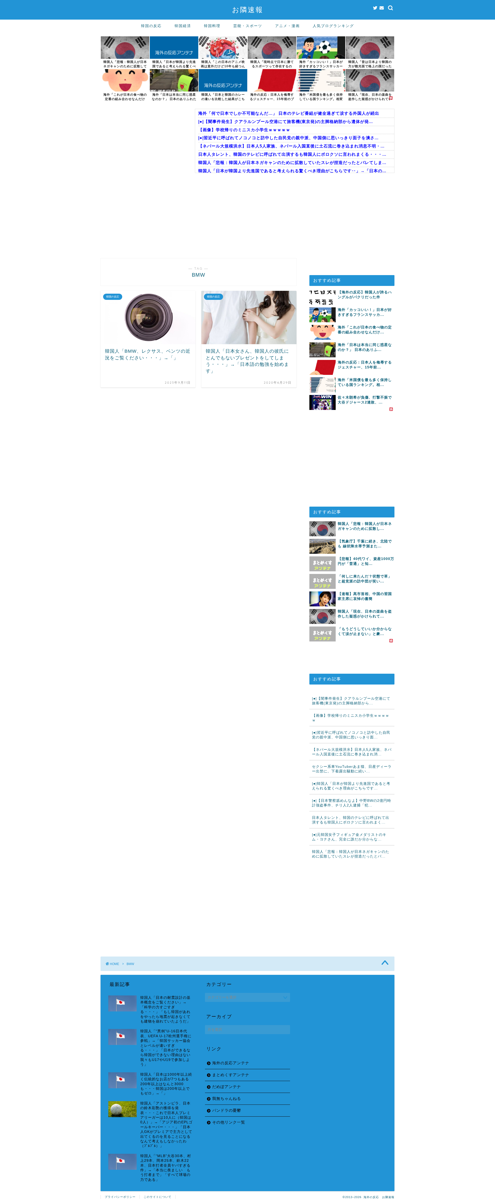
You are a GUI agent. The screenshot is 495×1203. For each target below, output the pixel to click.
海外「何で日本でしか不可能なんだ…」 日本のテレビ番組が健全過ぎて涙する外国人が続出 (288, 113)
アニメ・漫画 (287, 25)
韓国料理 (212, 25)
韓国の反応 (151, 25)
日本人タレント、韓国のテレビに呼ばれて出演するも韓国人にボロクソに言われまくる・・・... (292, 154)
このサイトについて (157, 1196)
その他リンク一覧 (228, 1122)
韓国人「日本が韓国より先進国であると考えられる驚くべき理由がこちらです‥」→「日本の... (292, 171)
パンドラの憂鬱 (226, 1110)
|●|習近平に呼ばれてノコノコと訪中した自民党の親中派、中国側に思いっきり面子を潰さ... (288, 138)
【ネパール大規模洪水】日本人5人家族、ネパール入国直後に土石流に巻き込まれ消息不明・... (291, 146)
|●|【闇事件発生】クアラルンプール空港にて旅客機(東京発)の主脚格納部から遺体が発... (285, 121)
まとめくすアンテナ (230, 1075)
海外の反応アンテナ (230, 1063)
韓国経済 (183, 25)
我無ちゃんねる (226, 1098)
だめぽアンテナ (226, 1086)
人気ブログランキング (333, 25)
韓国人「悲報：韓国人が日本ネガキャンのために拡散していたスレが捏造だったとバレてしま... (292, 162)
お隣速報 (247, 9)
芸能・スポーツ (247, 25)
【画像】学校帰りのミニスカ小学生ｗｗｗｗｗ (244, 130)
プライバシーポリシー (120, 1196)
